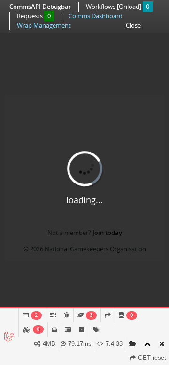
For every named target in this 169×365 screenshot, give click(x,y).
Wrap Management (44, 25)
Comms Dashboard (96, 16)
